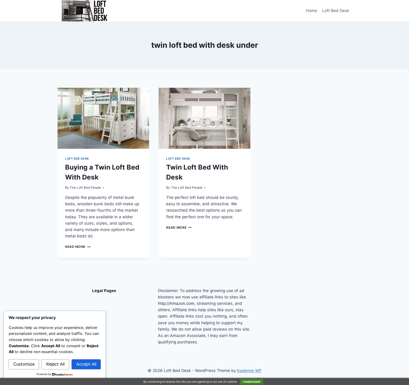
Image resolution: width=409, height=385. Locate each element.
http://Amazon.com (176, 303)
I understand (251, 381)
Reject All (55, 364)
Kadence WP (249, 370)
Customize (24, 364)
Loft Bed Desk (335, 10)
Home (311, 10)
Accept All (86, 364)
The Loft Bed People (85, 187)
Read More (77, 247)
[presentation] (103, 118)
